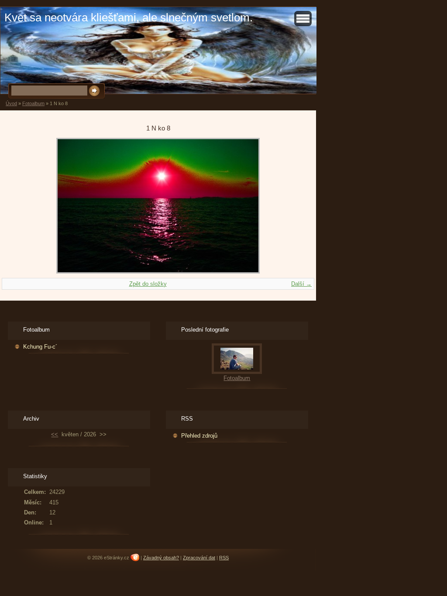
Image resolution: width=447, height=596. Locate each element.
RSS (224, 557)
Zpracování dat (199, 557)
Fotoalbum (33, 103)
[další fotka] (289, 206)
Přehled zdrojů (199, 435)
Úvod (11, 103)
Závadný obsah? (161, 557)
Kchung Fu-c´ (40, 346)
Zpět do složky (148, 284)
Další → (301, 284)
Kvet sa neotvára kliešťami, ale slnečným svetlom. (128, 17)
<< (54, 434)
